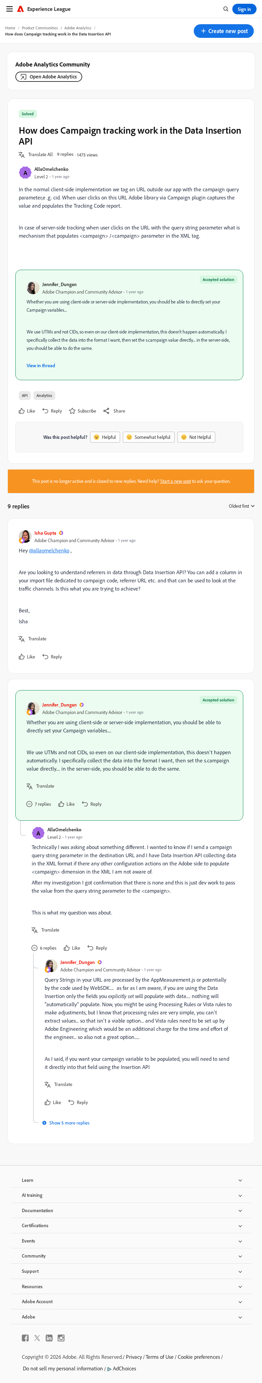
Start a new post (175, 481)
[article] (129, 596)
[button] (224, 31)
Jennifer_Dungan (59, 284)
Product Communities (40, 27)
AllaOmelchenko (51, 169)
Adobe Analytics (77, 27)
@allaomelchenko (49, 550)
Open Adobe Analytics (53, 76)
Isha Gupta (45, 533)
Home (10, 27)
